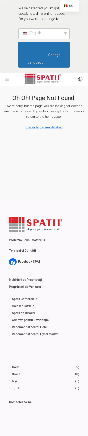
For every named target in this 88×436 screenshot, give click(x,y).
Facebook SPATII (30, 261)
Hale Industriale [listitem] (23, 306)
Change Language (44, 59)
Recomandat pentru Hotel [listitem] (30, 327)
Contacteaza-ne (20, 402)
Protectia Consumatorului (27, 240)
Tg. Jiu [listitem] (16, 388)
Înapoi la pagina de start (44, 127)
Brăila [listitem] (16, 374)
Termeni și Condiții (22, 250)
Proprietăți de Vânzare (25, 286)
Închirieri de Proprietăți (25, 279)
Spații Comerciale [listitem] (24, 299)
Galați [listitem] (16, 367)
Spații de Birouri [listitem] (23, 313)
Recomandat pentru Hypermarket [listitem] (35, 334)
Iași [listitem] (14, 381)
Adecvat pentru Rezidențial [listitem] (31, 320)
